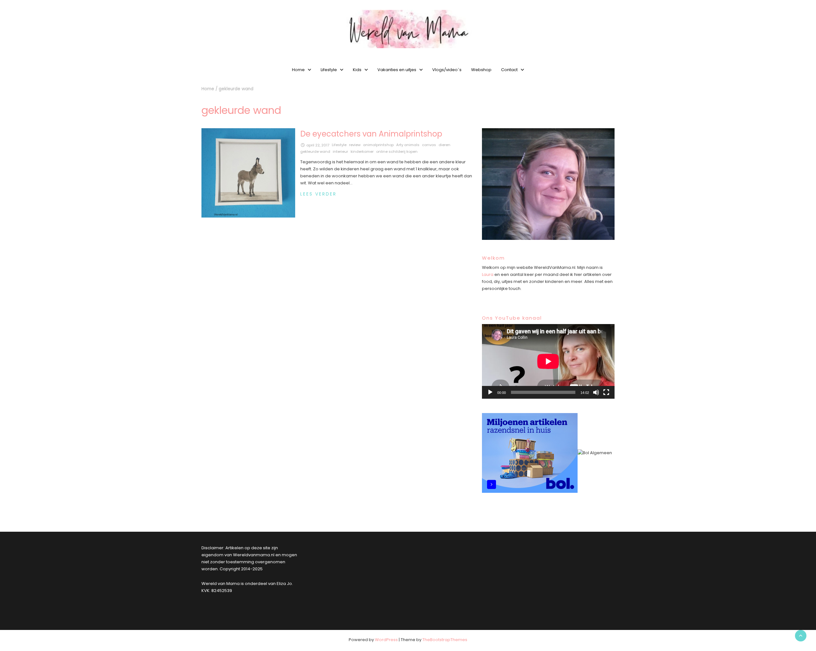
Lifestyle (329, 70)
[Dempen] (596, 392)
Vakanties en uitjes (396, 70)
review (355, 144)
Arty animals (407, 144)
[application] (548, 361)
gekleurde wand (315, 151)
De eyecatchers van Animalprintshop (371, 134)
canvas (429, 144)
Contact (509, 70)
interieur (340, 151)
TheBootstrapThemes (444, 640)
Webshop (481, 70)
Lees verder (318, 194)
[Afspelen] (490, 392)
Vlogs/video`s (447, 70)
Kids (357, 70)
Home (298, 70)
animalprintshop (378, 144)
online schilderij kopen (397, 151)
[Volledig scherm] (606, 392)
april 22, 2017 (317, 145)
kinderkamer (362, 151)
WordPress (386, 640)
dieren (444, 144)
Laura (487, 274)
